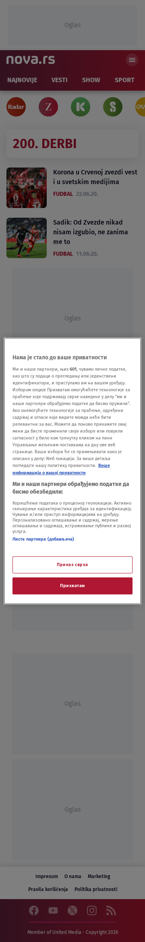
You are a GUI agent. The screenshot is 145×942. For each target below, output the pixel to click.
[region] (72, 471)
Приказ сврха (72, 564)
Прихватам (72, 585)
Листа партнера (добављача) (43, 539)
